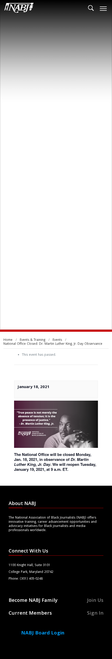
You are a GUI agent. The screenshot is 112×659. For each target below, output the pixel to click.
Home (8, 340)
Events (57, 340)
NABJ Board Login (42, 633)
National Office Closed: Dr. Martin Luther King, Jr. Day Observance (52, 344)
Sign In (95, 613)
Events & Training (32, 340)
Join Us (95, 601)
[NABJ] (19, 9)
